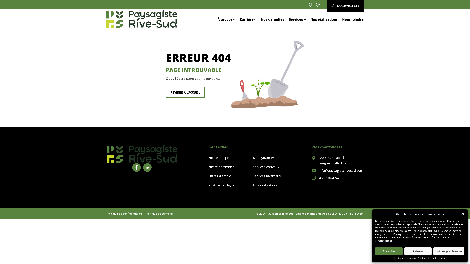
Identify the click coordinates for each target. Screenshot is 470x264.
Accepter (389, 251)
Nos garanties (272, 19)
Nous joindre (353, 19)
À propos (225, 19)
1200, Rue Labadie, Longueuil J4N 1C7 (332, 160)
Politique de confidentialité (432, 258)
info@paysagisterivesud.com (341, 170)
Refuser (418, 251)
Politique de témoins (405, 258)
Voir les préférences (448, 251)
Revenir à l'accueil (185, 92)
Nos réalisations (324, 19)
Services (296, 19)
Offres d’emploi (220, 176)
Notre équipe (218, 157)
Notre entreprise (221, 167)
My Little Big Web (351, 213)
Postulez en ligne (221, 185)
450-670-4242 (329, 178)
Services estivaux (266, 167)
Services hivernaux (267, 176)
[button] (462, 214)
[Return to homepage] (142, 154)
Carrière (247, 19)
